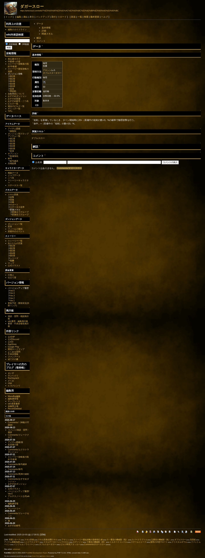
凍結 (25, 17)
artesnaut (16, 549)
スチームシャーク (138, 542)
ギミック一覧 (14, 108)
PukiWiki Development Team (36, 553)
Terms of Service (46, 556)
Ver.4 (12, 293)
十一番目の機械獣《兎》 (117, 540)
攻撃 (12, 197)
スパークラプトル (139, 540)
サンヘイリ (13, 376)
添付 (53, 17)
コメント (41, 41)
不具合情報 (13, 354)
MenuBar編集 (14, 396)
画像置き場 (13, 406)
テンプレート (14, 401)
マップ (11, 263)
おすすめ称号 (14, 525)
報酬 (12, 260)
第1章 (12, 76)
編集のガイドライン (17, 29)
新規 (73, 17)
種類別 (13, 131)
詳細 (44, 30)
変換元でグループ (20, 212)
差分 (31, 17)
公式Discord (13, 339)
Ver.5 (12, 290)
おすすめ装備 (14, 99)
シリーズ (14, 258)
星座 (12, 89)
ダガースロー (32, 6)
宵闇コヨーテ (14, 540)
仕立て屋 (12, 277)
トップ (8, 17)
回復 (12, 200)
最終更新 (94, 17)
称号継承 (14, 161)
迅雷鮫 (193, 540)
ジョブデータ (14, 175)
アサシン (47, 70)
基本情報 (46, 27)
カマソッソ (77, 542)
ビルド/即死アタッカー (70, 544)
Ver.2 (12, 298)
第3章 (12, 81)
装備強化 (14, 156)
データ (40, 23)
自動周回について (16, 94)
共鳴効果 (12, 163)
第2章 (12, 79)
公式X (10, 342)
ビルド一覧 (13, 103)
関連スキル (47, 33)
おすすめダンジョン (17, 96)
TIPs (10, 111)
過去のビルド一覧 (16, 106)
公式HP (11, 337)
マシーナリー (14, 508)
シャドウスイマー (31, 542)
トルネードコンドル (118, 542)
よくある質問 (14, 352)
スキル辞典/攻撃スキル (48, 540)
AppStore (12, 344)
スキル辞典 (13, 194)
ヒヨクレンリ (14, 385)
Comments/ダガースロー (69, 168)
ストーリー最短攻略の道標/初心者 (88, 540)
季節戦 (13, 91)
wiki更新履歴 (14, 403)
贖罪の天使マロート (159, 542)
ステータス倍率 (17, 207)
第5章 (12, 86)
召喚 (12, 202)
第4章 (12, 84)
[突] (44, 82)
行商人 (11, 275)
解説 (39, 38)
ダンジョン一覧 (15, 224)
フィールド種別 (15, 229)
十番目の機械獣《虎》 (96, 542)
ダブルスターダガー (52, 73)
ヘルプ (104, 17)
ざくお (11, 380)
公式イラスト (14, 265)
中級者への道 (14, 61)
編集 (19, 17)
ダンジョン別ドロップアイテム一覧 (18, 135)
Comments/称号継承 (17, 464)
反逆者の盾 (13, 444)
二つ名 (11, 178)
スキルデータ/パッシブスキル (56, 542)
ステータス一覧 (15, 185)
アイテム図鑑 (14, 128)
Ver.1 (12, 300)
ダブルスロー (38, 138)
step (10, 383)
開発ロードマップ (16, 349)
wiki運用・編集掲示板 (18, 321)
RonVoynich (13, 378)
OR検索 (25, 44)
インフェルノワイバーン (24, 544)
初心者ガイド (14, 59)
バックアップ (42, 17)
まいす (11, 373)
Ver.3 (12, 295)
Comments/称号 (15, 469)
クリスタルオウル (179, 542)
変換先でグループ (20, 214)
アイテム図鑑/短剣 (12, 542)
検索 (86, 17)
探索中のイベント (16, 231)
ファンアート (14, 356)
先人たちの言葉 (15, 243)
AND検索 (12, 44)
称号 (10, 158)
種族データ (13, 173)
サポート (14, 204)
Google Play (13, 347)
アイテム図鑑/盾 (15, 442)
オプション (13, 153)
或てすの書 (13, 359)
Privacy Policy (36, 556)
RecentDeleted (14, 408)
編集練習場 (13, 399)
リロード (62, 17)
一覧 (80, 17)
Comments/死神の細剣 (18, 474)
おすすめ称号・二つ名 (18, 101)
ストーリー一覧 (15, 241)
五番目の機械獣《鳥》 (160, 540)
